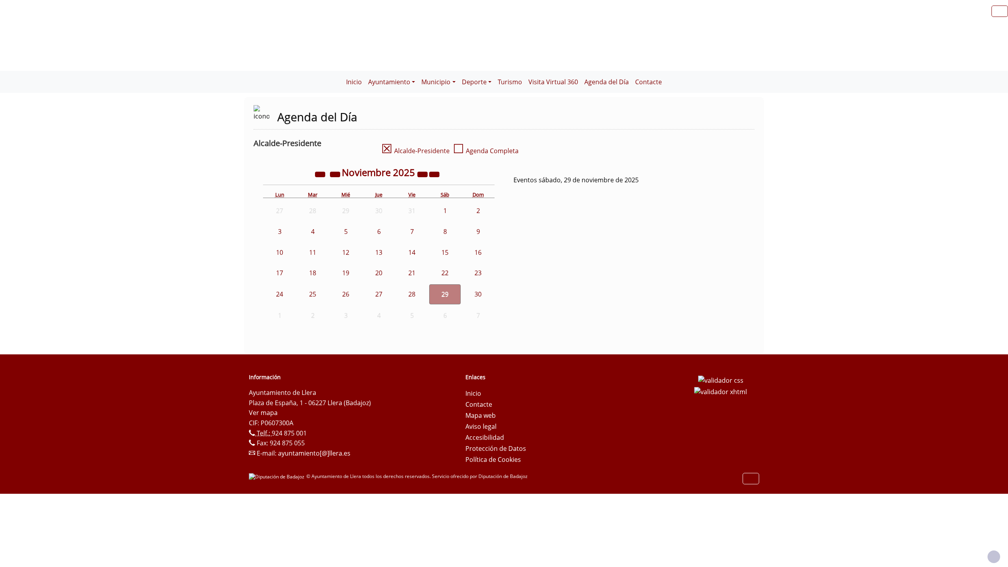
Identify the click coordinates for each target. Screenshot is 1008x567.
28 (411, 294)
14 (411, 252)
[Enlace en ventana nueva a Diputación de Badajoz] (277, 476)
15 (444, 252)
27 (378, 294)
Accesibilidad (484, 437)
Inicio (354, 82)
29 (444, 294)
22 (444, 273)
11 (312, 252)
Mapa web (480, 415)
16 (478, 252)
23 (478, 273)
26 (345, 294)
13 (378, 252)
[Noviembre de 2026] (423, 173)
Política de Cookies (493, 459)
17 (279, 273)
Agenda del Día (606, 82)
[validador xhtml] (720, 391)
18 (312, 273)
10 (279, 252)
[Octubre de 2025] (336, 173)
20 (378, 273)
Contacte (648, 82)
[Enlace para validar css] (720, 379)
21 (411, 273)
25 (312, 294)
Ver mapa (263, 412)
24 (279, 294)
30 (478, 294)
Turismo (510, 82)
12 (345, 252)
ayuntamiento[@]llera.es (314, 453)
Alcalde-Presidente (415, 150)
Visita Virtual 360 (553, 82)
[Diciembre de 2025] (434, 173)
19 (345, 273)
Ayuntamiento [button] (389, 82)
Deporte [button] (474, 82)
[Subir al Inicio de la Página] (994, 556)
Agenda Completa (486, 150)
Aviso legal (481, 426)
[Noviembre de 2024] (321, 173)
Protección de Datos (495, 448)
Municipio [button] (435, 82)
